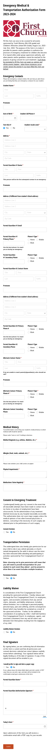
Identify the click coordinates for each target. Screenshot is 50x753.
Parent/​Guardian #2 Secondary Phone (10, 345)
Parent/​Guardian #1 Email (12, 225)
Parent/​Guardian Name (15, 679)
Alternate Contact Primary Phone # (12, 392)
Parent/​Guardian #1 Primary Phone (12, 237)
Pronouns (6, 103)
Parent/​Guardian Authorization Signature (21, 690)
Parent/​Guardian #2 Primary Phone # (13, 327)
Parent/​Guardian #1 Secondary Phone (10, 256)
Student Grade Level (35, 125)
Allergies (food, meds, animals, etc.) (19, 453)
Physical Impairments (14, 469)
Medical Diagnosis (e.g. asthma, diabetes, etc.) (23, 440)
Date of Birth (10, 113)
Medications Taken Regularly (16, 482)
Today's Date (11, 722)
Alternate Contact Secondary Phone (13, 410)
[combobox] (35, 129)
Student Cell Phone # (27, 113)
